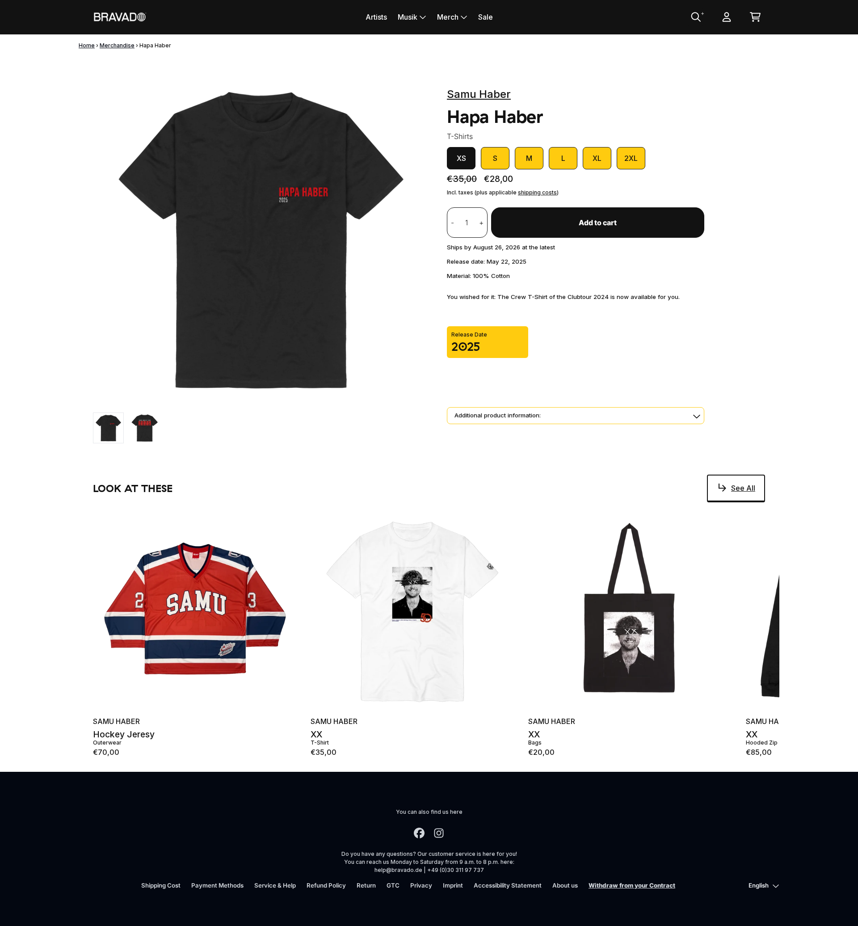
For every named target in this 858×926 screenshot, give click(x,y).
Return (366, 885)
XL (597, 158)
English (759, 885)
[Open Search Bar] (695, 17)
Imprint (453, 885)
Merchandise (117, 45)
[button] (575, 416)
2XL (631, 158)
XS (461, 158)
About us (565, 885)
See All (743, 488)
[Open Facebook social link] (419, 833)
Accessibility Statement (508, 885)
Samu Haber (479, 94)
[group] (108, 427)
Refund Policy (326, 885)
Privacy (421, 885)
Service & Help (275, 885)
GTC (393, 885)
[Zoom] (261, 239)
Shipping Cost (161, 885)
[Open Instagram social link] (439, 833)
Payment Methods (217, 885)
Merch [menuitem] (447, 17)
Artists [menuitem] (376, 17)
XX (316, 734)
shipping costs (537, 192)
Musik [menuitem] (407, 17)
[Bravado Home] (120, 17)
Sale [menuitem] (485, 17)
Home (87, 45)
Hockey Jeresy (124, 734)
